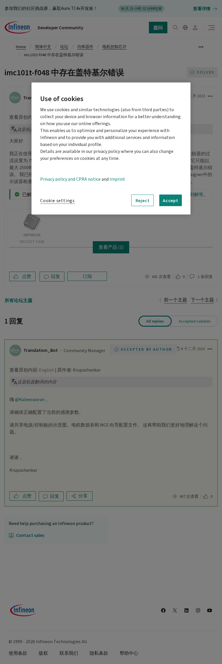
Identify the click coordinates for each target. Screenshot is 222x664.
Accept (170, 200)
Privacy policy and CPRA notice (70, 179)
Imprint (117, 179)
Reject (143, 200)
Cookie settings (57, 200)
